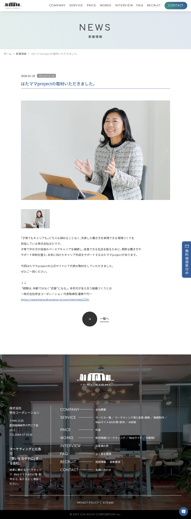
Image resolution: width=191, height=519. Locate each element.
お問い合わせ (103, 470)
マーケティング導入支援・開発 (132, 417)
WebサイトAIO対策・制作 (110, 422)
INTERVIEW (124, 5)
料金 (98, 430)
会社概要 (101, 409)
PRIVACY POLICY (88, 502)
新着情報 (21, 54)
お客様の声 (102, 446)
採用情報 (101, 462)
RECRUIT (154, 5)
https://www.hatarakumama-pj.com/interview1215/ (55, 299)
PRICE (91, 5)
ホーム (8, 54)
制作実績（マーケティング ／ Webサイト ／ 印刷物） (125, 438)
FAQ (140, 5)
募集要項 (115, 462)
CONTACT (176, 5)
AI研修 (132, 422)
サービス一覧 (103, 417)
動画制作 (159, 417)
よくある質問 (103, 454)
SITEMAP (108, 502)
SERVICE (76, 5)
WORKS (105, 5)
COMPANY (57, 5)
